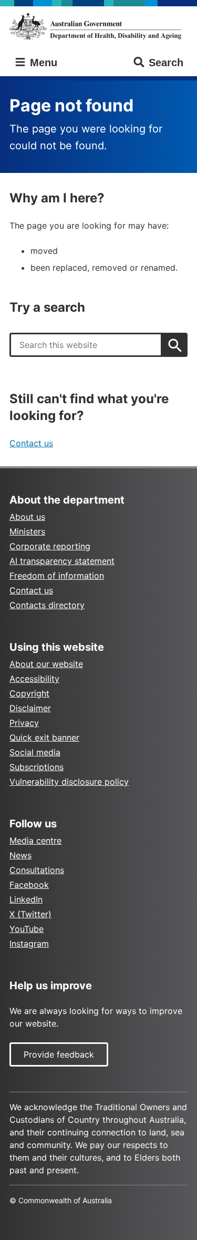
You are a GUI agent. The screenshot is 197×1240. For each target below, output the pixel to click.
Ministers (27, 531)
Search (166, 62)
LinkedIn (26, 899)
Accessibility (34, 678)
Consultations (36, 870)
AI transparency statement (62, 561)
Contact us (31, 443)
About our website (46, 664)
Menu (42, 62)
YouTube (26, 929)
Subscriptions (36, 767)
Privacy (24, 723)
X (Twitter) (30, 914)
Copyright (29, 693)
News (20, 855)
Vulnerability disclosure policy (69, 781)
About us (27, 516)
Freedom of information (56, 575)
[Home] (98, 26)
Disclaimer (30, 708)
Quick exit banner (44, 737)
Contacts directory (47, 605)
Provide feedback (59, 1054)
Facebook (29, 884)
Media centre (35, 840)
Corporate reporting (49, 546)
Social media (34, 752)
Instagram (29, 943)
